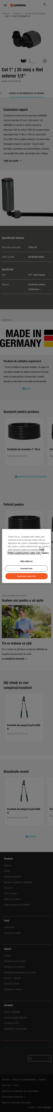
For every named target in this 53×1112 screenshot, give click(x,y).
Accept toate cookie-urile (26, 576)
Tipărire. (45, 552)
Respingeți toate (26, 568)
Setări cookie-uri (26, 561)
